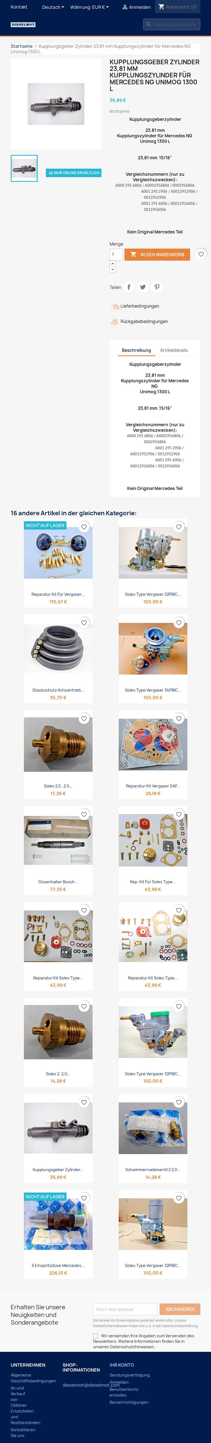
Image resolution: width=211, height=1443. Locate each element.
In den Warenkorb (157, 254)
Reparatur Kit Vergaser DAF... (153, 786)
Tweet (142, 287)
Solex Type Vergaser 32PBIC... (153, 594)
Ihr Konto (122, 1365)
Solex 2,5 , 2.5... (58, 786)
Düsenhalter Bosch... (58, 881)
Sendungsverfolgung (130, 1375)
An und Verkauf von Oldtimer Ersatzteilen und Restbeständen (25, 1405)
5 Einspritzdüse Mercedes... (58, 1265)
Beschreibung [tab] (136, 350)
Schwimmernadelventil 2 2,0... (153, 1169)
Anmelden (119, 1382)
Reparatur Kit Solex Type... (58, 977)
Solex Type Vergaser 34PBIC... (153, 690)
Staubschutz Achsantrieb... (58, 690)
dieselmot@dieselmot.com (91, 1385)
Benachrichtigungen (129, 1402)
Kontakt (19, 7)
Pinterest (156, 287)
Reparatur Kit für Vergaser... (58, 594)
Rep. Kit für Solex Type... (153, 881)
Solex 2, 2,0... (58, 1073)
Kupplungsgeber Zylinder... (58, 1169)
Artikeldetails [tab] (174, 350)
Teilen (128, 287)
